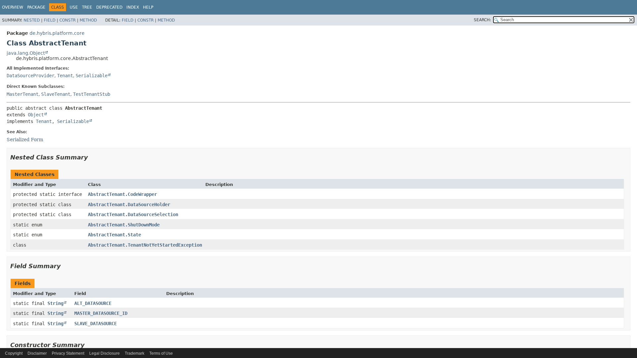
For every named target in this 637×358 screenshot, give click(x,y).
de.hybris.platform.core (57, 33)
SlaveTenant (55, 94)
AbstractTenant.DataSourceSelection (133, 214)
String (55, 303)
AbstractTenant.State (114, 234)
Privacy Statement (68, 353)
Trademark (134, 353)
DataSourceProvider (30, 75)
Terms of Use (161, 353)
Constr (67, 20)
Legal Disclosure (104, 353)
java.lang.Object (26, 53)
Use (74, 7)
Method (88, 20)
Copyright (14, 353)
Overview (12, 7)
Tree (87, 7)
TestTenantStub (91, 94)
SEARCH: (482, 20)
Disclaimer (37, 353)
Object (36, 114)
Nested (32, 20)
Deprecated (109, 7)
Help (148, 7)
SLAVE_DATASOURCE (95, 323)
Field (49, 20)
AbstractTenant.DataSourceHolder (129, 204)
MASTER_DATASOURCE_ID (100, 313)
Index (132, 7)
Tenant (65, 75)
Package (36, 7)
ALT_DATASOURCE (92, 303)
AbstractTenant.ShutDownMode (124, 224)
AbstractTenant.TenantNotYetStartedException (145, 245)
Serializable (91, 75)
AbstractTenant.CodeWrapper (122, 194)
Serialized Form (25, 139)
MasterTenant (22, 94)
